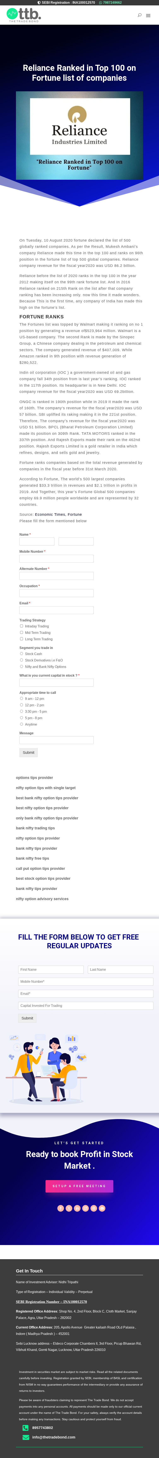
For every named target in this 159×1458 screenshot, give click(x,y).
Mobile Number (32, 551)
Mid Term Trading (38, 632)
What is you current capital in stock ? (49, 675)
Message (26, 733)
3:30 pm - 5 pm (36, 711)
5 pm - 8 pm (33, 718)
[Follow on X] (69, 1208)
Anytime (31, 724)
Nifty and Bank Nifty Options (45, 667)
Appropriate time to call (37, 692)
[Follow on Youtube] (102, 1208)
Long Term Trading (39, 639)
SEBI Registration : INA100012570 (68, 2)
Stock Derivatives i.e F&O (44, 660)
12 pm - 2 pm (34, 705)
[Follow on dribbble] (93, 1208)
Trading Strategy (32, 620)
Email (24, 603)
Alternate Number (34, 569)
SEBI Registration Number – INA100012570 (51, 1302)
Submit (28, 752)
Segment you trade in (36, 648)
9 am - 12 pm (34, 698)
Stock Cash (33, 654)
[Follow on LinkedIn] (77, 1208)
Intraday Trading (37, 626)
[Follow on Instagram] (85, 1208)
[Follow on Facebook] (60, 1208)
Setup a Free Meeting (79, 1186)
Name (25, 534)
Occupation (29, 586)
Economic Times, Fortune (58, 514)
